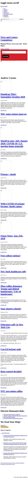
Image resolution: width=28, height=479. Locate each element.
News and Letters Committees (9, 38)
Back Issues (6, 12)
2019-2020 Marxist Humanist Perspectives (13, 418)
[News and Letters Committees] (5, 48)
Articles (5, 11)
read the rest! (3, 110)
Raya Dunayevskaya (8, 14)
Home (4, 8)
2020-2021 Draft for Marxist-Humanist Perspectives (15, 415)
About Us (5, 10)
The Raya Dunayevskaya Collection (11, 414)
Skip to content (4, 6)
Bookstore (5, 15)
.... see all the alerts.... (5, 433)
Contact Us (6, 16)
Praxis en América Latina (9, 417)
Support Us (3, 425)
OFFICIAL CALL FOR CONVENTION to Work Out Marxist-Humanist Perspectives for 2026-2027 (14, 443)
